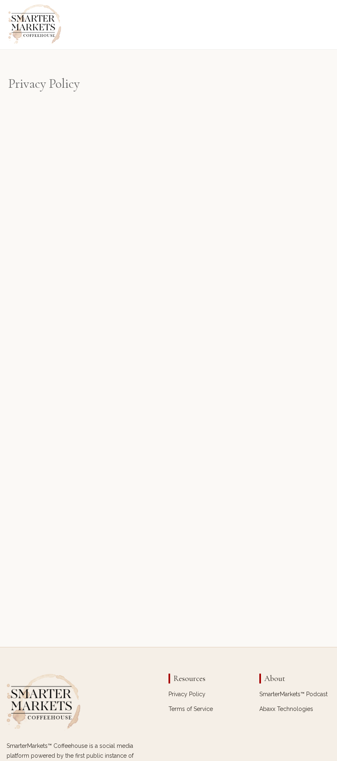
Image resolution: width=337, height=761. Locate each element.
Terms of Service (190, 709)
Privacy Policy (186, 694)
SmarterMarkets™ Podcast (293, 694)
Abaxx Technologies (286, 709)
